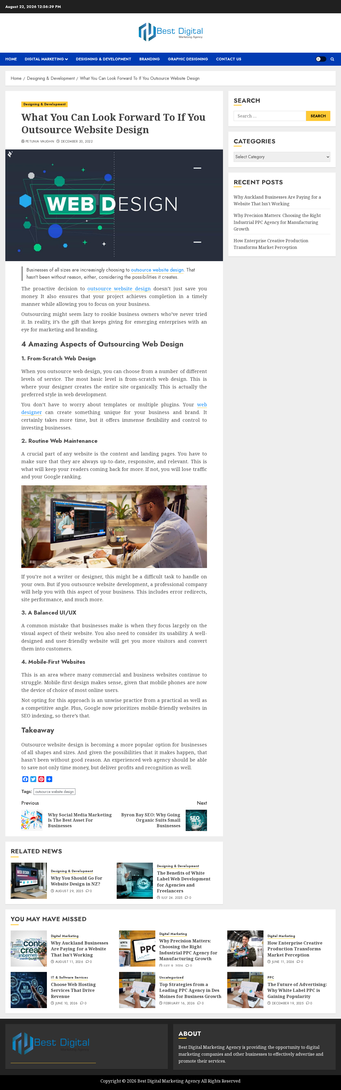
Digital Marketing (44, 59)
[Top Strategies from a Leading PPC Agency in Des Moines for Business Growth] (137, 990)
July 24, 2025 (171, 898)
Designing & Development (103, 59)
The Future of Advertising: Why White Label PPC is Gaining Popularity (297, 990)
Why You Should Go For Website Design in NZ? (76, 881)
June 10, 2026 (66, 1003)
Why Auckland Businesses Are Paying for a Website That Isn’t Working (277, 200)
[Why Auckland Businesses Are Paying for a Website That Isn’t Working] (29, 948)
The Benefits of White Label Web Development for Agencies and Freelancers (183, 882)
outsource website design (157, 269)
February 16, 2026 (179, 1003)
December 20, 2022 (77, 142)
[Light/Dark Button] (321, 59)
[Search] (332, 59)
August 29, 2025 (69, 891)
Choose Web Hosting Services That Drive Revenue (73, 990)
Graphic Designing (188, 59)
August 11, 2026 (69, 962)
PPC (270, 977)
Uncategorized (171, 977)
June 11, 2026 (283, 962)
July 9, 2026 (173, 966)
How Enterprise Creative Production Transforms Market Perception (271, 244)
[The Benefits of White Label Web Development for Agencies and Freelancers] (135, 881)
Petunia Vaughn (40, 142)
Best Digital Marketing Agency (168, 1081)
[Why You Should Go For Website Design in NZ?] (29, 881)
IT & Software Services (69, 977)
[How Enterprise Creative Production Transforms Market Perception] (245, 948)
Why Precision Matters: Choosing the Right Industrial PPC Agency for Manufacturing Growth (277, 222)
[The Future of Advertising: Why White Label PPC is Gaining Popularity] (245, 990)
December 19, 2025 (287, 1003)
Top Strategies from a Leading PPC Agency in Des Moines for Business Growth (190, 990)
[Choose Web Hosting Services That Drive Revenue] (29, 990)
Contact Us (228, 59)
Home (11, 59)
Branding (149, 59)
